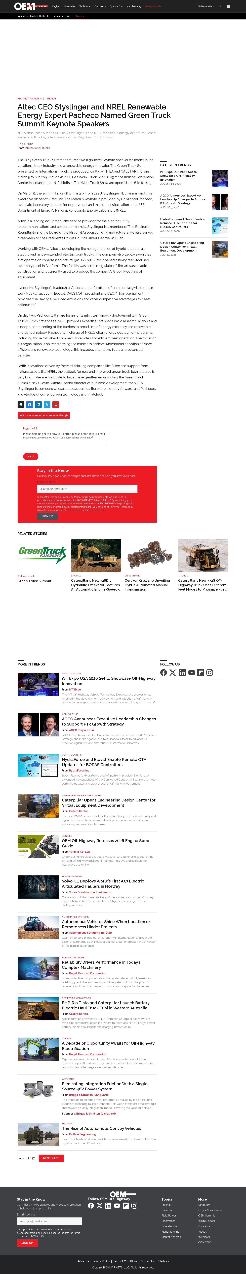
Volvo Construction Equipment (89, 892)
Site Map (163, 1261)
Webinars (68, 1079)
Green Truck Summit (34, 581)
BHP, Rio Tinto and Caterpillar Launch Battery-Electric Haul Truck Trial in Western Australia (106, 1005)
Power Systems (72, 876)
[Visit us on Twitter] (173, 672)
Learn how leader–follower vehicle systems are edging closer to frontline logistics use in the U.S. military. (109, 1141)
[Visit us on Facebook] (163, 672)
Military (67, 1123)
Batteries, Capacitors (76, 998)
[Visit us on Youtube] (191, 672)
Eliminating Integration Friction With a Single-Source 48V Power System (105, 1086)
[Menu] (228, 6)
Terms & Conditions (125, 1261)
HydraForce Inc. (79, 770)
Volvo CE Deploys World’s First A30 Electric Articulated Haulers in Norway (103, 884)
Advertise (83, 1261)
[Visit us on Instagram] (209, 672)
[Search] (219, 6)
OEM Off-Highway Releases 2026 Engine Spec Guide (105, 843)
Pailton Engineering (82, 1134)
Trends (50, 98)
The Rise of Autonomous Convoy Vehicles (101, 1128)
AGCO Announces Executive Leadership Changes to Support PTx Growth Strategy (183, 199)
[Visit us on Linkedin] (182, 672)
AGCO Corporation (81, 730)
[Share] (29, 404)
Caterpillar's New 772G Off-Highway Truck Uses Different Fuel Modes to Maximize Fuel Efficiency (202, 585)
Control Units (72, 755)
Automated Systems (75, 917)
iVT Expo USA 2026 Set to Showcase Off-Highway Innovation (178, 175)
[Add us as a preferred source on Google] (55, 404)
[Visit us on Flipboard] (200, 672)
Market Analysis (30, 98)
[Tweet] (47, 404)
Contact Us (147, 1261)
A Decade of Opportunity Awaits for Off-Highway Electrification (108, 1046)
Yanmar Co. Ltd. (80, 851)
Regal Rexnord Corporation (87, 973)
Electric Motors (73, 957)
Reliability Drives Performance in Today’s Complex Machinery (101, 965)
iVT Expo (75, 689)
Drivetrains (132, 575)
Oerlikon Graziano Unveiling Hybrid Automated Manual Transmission (147, 584)
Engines (76, 575)
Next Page (51, 1158)
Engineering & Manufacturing (81, 795)
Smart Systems (72, 673)
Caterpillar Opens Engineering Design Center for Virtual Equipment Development (182, 246)
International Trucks (37, 148)
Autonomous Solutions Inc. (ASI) (90, 932)
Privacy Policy (96, 510)
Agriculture (70, 714)
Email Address (47, 482)
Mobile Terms (74, 510)
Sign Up (47, 516)
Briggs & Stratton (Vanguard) (88, 1094)
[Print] (21, 404)
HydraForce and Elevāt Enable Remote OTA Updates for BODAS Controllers (182, 223)
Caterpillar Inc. (79, 811)
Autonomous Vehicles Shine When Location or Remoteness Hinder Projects (106, 924)
